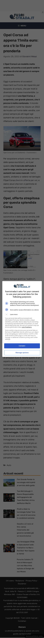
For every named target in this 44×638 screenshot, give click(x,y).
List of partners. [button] (27, 327)
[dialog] (22, 319)
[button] (22, 314)
